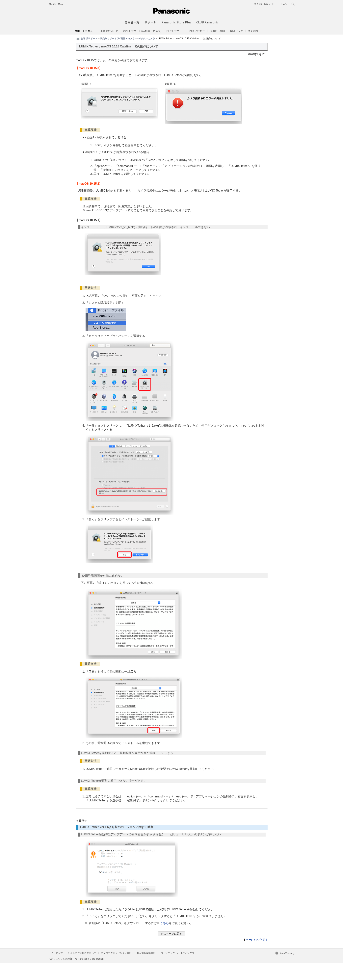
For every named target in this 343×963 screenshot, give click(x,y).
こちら (164, 923)
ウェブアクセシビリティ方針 (116, 953)
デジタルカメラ (146, 38)
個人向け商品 (55, 4)
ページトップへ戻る (257, 939)
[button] (175, 31)
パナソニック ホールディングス (177, 953)
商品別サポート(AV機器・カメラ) (118, 38)
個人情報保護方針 (146, 953)
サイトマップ (55, 953)
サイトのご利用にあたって (82, 953)
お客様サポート (89, 38)
